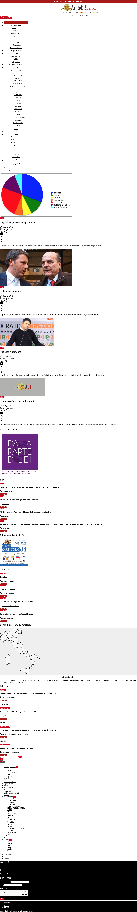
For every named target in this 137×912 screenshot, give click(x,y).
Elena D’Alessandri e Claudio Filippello (15, 734)
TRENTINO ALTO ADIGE (18, 117)
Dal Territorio (15, 70)
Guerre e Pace (16, 56)
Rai (16, 132)
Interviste (16, 154)
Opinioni (3, 573)
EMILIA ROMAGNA (18, 84)
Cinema (12, 140)
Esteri (14, 31)
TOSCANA (18, 114)
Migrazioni (16, 62)
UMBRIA (18, 120)
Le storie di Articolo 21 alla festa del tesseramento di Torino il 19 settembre (29, 487)
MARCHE (18, 98)
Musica (12, 148)
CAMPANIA (18, 81)
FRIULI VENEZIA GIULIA (18, 86)
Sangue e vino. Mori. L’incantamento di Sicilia (17, 748)
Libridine (12, 145)
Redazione (5, 504)
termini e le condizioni (22, 889)
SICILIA (18, 112)
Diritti (16, 59)
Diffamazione (16, 45)
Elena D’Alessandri (8, 698)
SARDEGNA (18, 109)
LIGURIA (18, 92)
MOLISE (18, 100)
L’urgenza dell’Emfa (7, 589)
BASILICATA (18, 75)
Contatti (6, 906)
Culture (14, 36)
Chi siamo (7, 902)
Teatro (12, 151)
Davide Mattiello (7, 491)
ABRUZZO (18, 73)
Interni (14, 28)
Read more (3, 494)
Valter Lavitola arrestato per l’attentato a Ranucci (19, 500)
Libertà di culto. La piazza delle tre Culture (17, 602)
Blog (2, 218)
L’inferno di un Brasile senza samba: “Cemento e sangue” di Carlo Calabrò (28, 694)
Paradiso (3, 577)
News (2, 484)
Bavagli (16, 42)
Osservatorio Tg (8, 227)
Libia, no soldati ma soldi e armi (17, 401)
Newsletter (16, 157)
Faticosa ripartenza (10, 352)
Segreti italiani (16, 51)
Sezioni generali (15, 25)
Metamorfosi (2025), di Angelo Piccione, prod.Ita (18, 712)
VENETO (18, 126)
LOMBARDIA (18, 95)
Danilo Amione (7, 716)
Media (16, 129)
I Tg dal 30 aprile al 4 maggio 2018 (17, 222)
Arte (12, 137)
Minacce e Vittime (16, 48)
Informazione (14, 33)
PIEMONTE (18, 103)
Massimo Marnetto (8, 581)
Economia (14, 39)
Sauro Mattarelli (7, 618)
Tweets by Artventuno (7, 874)
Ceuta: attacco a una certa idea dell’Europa (16, 614)
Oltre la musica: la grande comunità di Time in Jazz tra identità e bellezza (28, 730)
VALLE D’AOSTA (18, 123)
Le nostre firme (9, 904)
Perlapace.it (7, 406)
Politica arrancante (10, 291)
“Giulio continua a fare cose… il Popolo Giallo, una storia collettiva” (25, 512)
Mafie (16, 53)
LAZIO (18, 89)
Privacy (6, 908)
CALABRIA (18, 78)
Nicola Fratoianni (8, 593)
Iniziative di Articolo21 (16, 65)
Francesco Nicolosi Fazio (10, 606)
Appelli (16, 67)
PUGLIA (18, 106)
